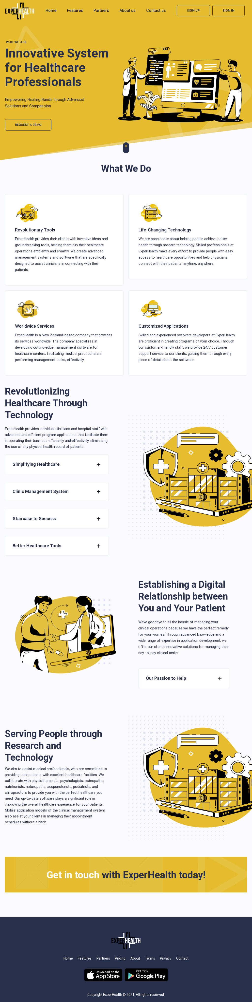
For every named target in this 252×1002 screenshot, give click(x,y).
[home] (19, 11)
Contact (182, 958)
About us (128, 10)
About (135, 958)
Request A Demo (28, 125)
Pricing (120, 958)
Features (75, 10)
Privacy (165, 958)
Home (51, 10)
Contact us (156, 10)
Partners (101, 10)
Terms (150, 958)
